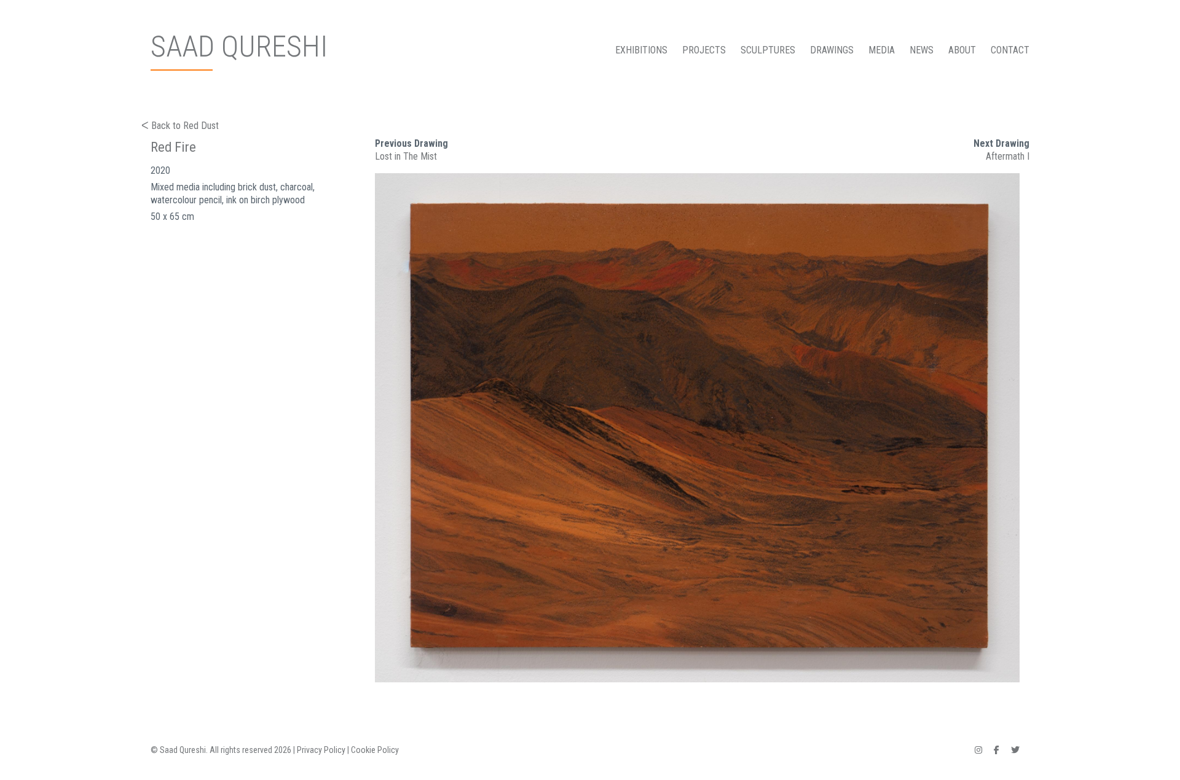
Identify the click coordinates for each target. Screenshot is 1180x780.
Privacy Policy (321, 750)
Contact (1010, 50)
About (962, 50)
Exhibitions (641, 50)
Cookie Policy (375, 750)
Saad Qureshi (239, 46)
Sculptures (768, 50)
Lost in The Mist (406, 156)
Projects (704, 50)
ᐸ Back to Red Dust (180, 125)
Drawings (832, 50)
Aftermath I (1007, 156)
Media (881, 50)
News (922, 50)
